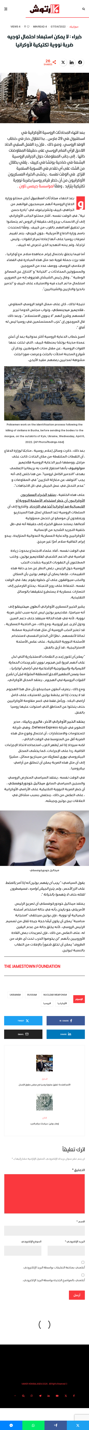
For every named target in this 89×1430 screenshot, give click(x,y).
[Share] (33, 1425)
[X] (65, 1395)
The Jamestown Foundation (32, 966)
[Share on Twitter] (63, 62)
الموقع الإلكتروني (31, 1241)
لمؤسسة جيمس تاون (36, 185)
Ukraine (14, 994)
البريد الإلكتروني (75, 1241)
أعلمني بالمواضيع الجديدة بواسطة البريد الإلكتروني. (54, 1280)
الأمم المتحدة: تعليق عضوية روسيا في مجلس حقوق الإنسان (44, 1082)
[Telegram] (40, 1395)
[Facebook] (74, 1395)
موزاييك (73, 26)
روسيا (46, 1003)
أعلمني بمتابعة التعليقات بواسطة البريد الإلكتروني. (54, 1267)
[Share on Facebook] (80, 62)
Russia (31, 994)
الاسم (81, 1221)
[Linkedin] (48, 1395)
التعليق (78, 1170)
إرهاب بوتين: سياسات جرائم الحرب (44, 1121)
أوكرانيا (61, 1003)
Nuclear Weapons (54, 994)
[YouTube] (57, 1395)
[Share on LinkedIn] (71, 62)
